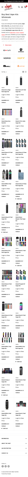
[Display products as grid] (23, 72)
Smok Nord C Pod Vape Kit (21, 251)
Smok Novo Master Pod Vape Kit (20, 219)
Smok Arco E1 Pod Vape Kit (21, 90)
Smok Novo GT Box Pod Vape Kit (21, 153)
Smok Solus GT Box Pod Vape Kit (21, 184)
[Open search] (19, 7)
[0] (25, 7)
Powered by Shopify (6, 473)
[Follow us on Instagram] (8, 466)
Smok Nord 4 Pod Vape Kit (21, 380)
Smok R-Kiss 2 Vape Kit (5, 380)
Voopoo (22, 32)
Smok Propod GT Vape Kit (20, 284)
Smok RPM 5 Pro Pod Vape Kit (20, 347)
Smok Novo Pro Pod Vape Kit (6, 251)
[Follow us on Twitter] (6, 466)
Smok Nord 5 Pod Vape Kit (21, 316)
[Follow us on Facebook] (3, 466)
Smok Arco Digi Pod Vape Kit (6, 90)
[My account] (22, 7)
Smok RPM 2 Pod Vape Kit (6, 414)
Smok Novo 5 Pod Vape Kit (7, 284)
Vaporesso (12, 32)
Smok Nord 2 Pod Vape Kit (21, 414)
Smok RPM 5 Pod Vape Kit (6, 184)
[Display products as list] (25, 72)
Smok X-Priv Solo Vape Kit (20, 122)
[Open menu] (2, 7)
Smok (3, 87)
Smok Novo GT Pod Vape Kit (7, 153)
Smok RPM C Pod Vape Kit (6, 347)
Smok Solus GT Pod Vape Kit (7, 218)
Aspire (3, 34)
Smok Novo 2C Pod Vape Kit (7, 316)
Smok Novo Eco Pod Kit (6, 122)
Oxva (17, 32)
